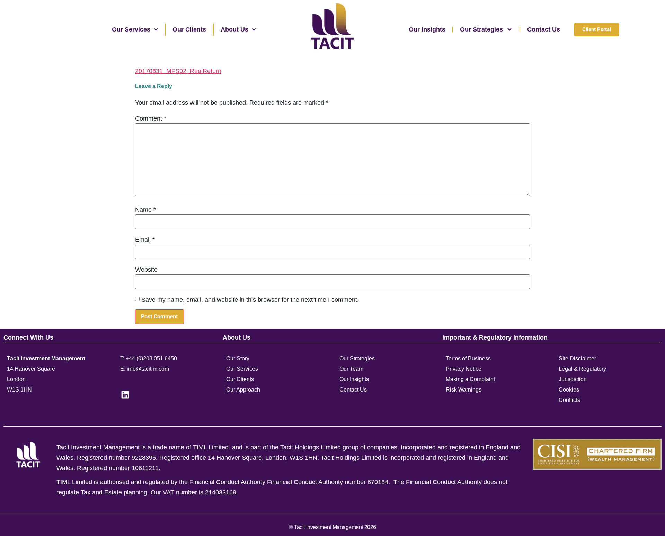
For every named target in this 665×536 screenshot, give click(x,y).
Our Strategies (481, 29)
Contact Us (543, 29)
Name (145, 210)
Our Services (131, 29)
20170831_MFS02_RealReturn (178, 71)
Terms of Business (468, 358)
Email (145, 240)
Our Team (351, 369)
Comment (150, 118)
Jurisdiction (573, 379)
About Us (234, 29)
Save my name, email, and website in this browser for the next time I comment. (250, 300)
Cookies (569, 390)
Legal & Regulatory (582, 369)
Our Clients (189, 29)
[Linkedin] (125, 395)
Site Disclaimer (577, 358)
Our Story (237, 358)
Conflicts (569, 400)
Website (146, 269)
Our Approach (243, 390)
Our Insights (427, 29)
